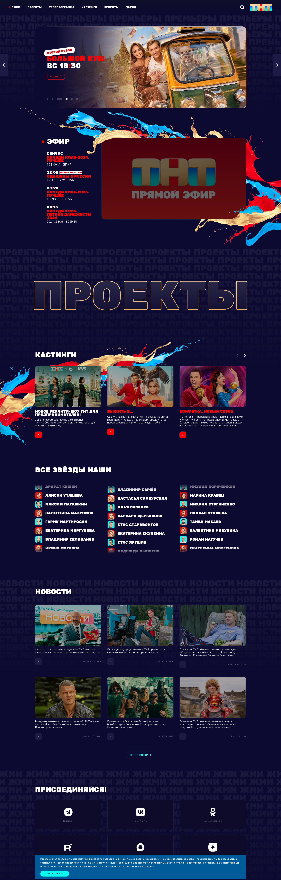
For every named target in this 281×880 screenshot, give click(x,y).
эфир (16, 7)
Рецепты (111, 7)
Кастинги (89, 7)
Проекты (34, 7)
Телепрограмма (61, 7)
